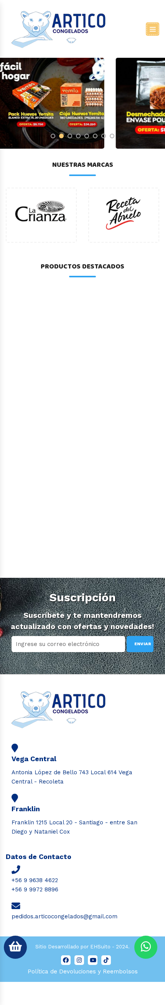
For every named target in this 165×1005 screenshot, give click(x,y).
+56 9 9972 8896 (35, 889)
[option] (41, 215)
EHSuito (100, 947)
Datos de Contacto (38, 856)
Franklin (26, 809)
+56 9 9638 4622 (35, 880)
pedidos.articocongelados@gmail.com (64, 916)
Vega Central (34, 759)
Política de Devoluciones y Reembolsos (83, 971)
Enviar (142, 644)
